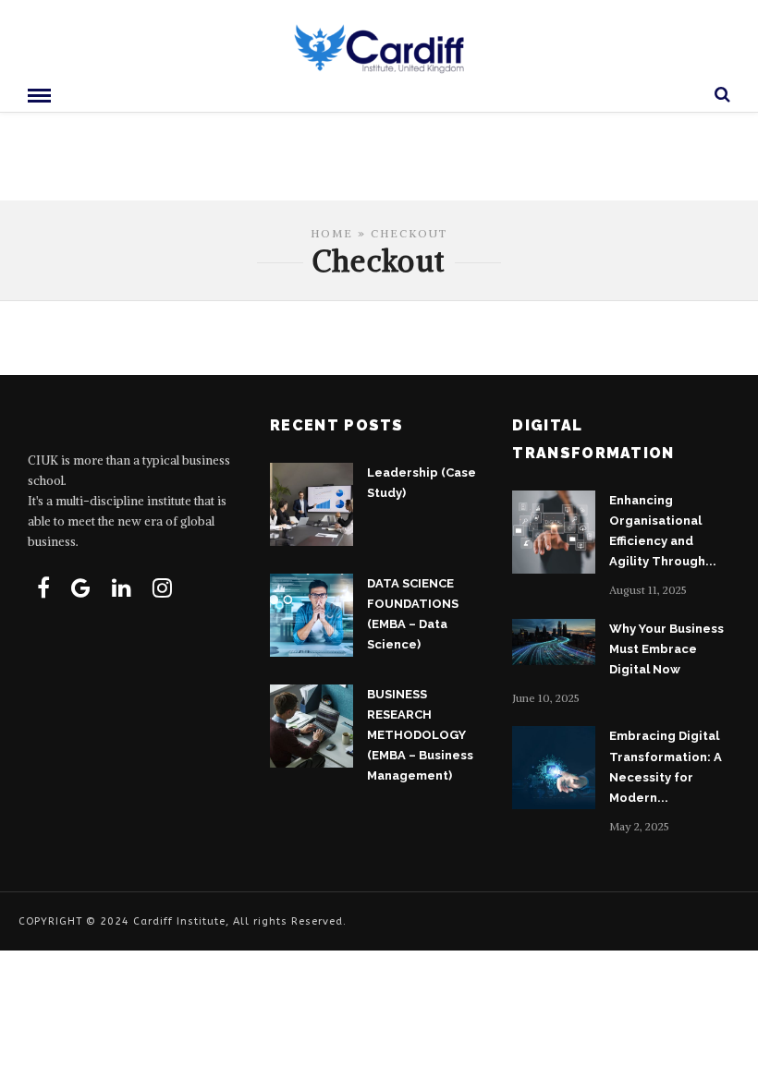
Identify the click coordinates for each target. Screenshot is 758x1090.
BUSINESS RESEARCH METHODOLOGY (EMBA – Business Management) (420, 734)
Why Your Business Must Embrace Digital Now (666, 649)
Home (332, 233)
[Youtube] (81, 587)
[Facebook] (43, 587)
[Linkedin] (121, 587)
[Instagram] (162, 587)
